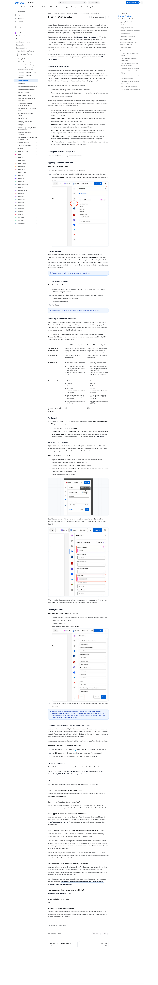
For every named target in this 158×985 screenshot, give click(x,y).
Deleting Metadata (125, 39)
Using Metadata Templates (127, 19)
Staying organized (72, 13)
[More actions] (107, 17)
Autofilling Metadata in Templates (130, 30)
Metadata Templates (125, 16)
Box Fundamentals (59, 13)
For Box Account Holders (128, 36)
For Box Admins (125, 33)
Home (17, 7)
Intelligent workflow (47, 7)
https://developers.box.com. (58, 822)
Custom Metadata (126, 25)
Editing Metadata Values (127, 27)
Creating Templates (125, 47)
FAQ (121, 50)
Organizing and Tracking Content (90, 13)
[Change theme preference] (141, 2)
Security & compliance (78, 7)
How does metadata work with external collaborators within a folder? (130, 71)
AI (56, 7)
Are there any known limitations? (131, 89)
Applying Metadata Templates (129, 22)
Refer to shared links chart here (59, 893)
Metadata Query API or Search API (88, 37)
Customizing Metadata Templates (79, 771)
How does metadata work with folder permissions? (130, 77)
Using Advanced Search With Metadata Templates (129, 43)
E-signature (91, 7)
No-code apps (64, 7)
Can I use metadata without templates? (129, 59)
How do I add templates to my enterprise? (130, 54)
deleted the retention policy (67, 717)
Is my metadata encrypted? (129, 86)
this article (101, 437)
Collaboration (34, 7)
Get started (24, 7)
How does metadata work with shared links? (130, 82)
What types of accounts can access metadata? (129, 64)
